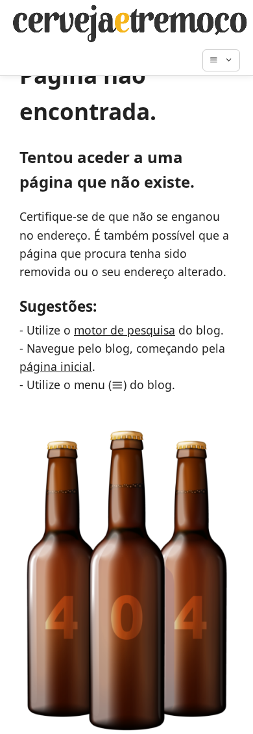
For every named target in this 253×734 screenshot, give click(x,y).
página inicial (55, 366)
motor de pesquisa (124, 330)
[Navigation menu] (227, 60)
